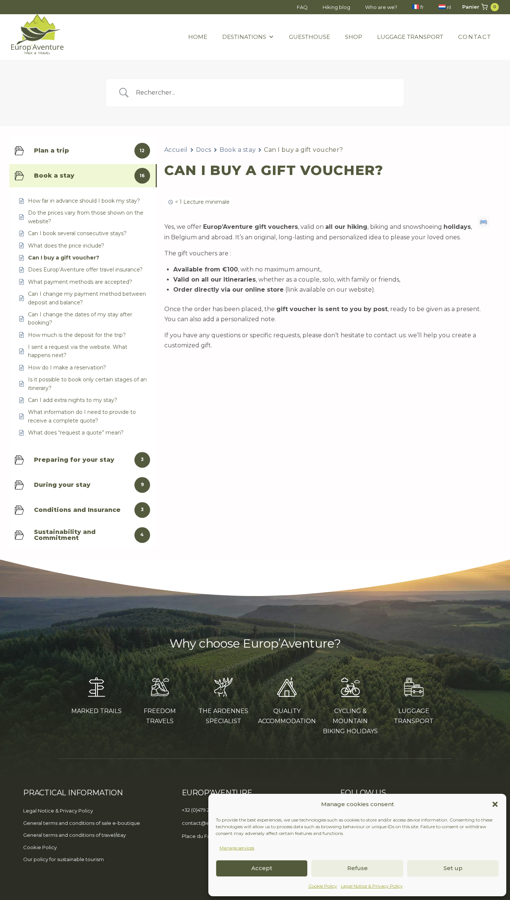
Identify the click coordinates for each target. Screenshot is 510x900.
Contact (474, 36)
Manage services (237, 848)
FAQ (302, 7)
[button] (495, 804)
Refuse (357, 868)
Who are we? (381, 7)
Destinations (244, 36)
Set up (453, 868)
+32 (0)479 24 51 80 (204, 810)
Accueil (176, 149)
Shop (353, 36)
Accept (261, 868)
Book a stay (238, 149)
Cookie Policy (322, 886)
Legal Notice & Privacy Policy (372, 886)
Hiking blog (336, 7)
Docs (203, 149)
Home (197, 36)
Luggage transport (410, 36)
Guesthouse (309, 36)
